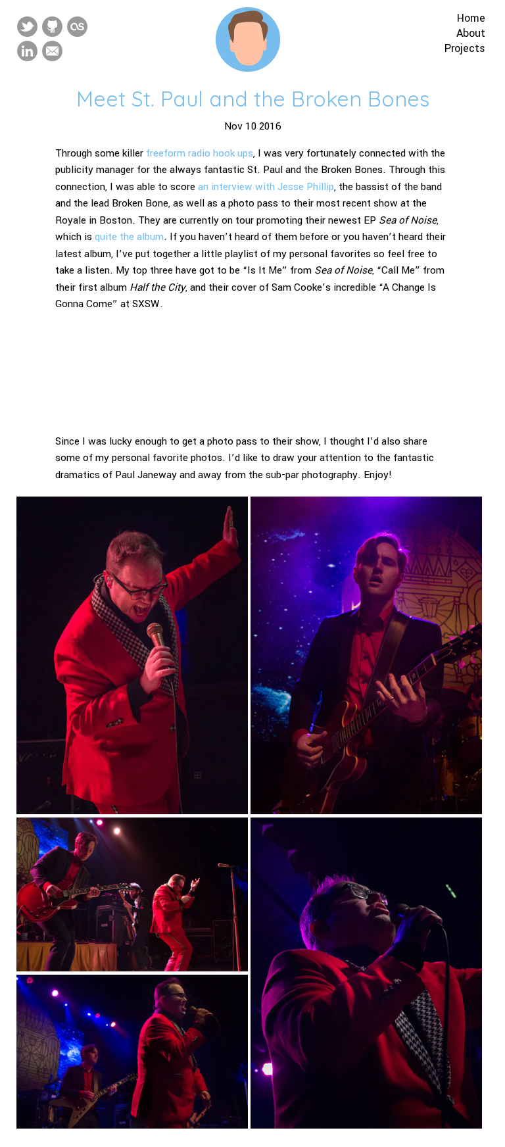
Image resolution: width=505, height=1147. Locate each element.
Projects (465, 48)
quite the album (129, 237)
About (470, 33)
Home (471, 18)
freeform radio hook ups (199, 153)
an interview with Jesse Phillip (266, 187)
